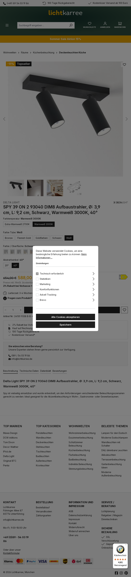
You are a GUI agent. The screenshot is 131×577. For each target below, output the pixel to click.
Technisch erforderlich (52, 273)
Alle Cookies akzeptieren (65, 317)
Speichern (65, 324)
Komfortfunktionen (49, 289)
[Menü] (126, 545)
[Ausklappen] (93, 273)
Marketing (45, 284)
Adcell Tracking (48, 294)
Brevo (43, 300)
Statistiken (45, 278)
